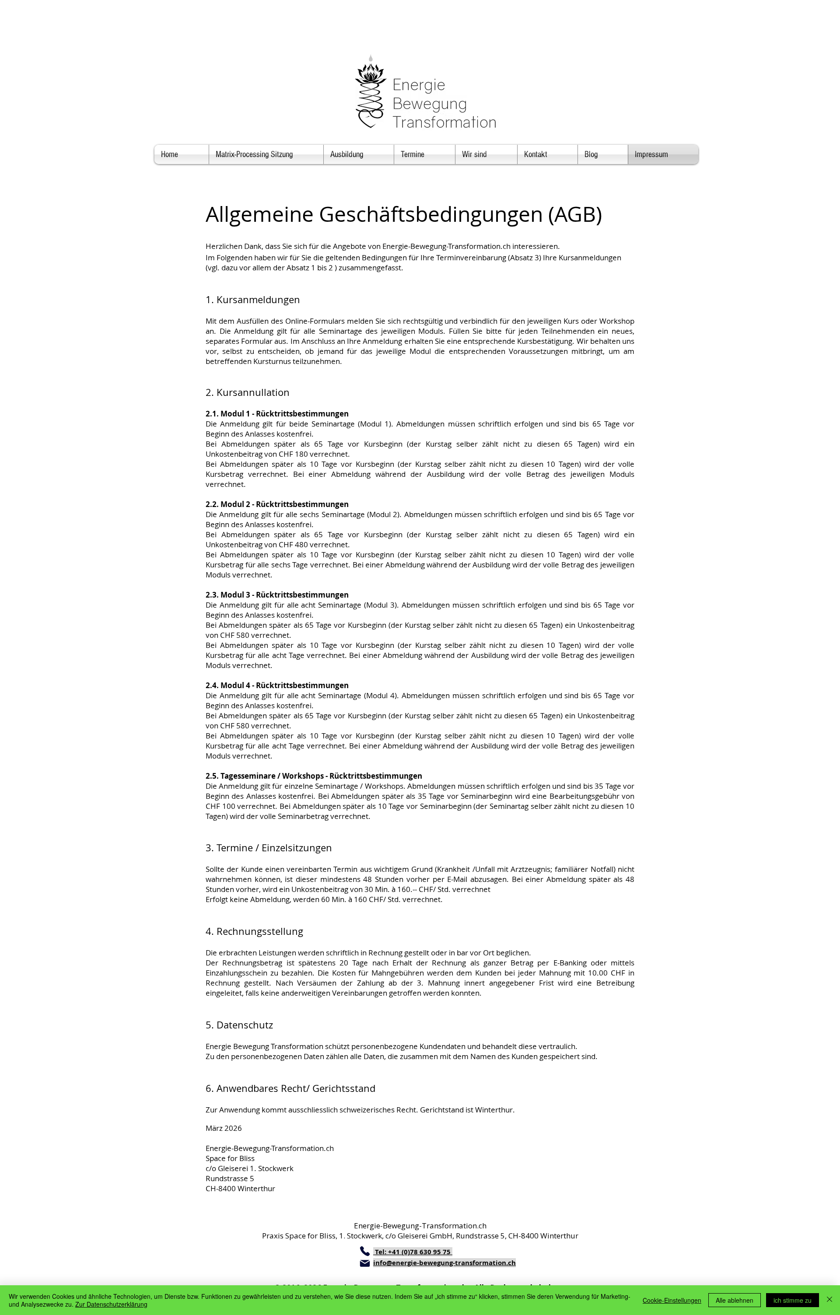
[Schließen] (829, 1300)
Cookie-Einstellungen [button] (672, 1300)
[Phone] (365, 1251)
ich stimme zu (793, 1300)
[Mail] (365, 1263)
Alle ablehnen (734, 1300)
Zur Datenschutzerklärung (111, 1304)
